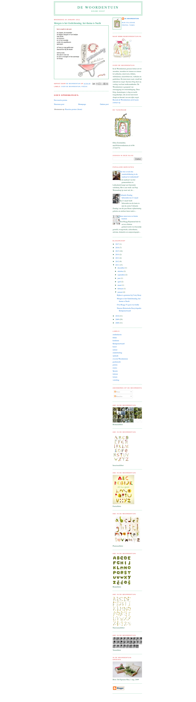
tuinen (115, 377)
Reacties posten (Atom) (73, 109)
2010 (117, 316)
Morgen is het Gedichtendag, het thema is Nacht (129, 299)
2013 (117, 258)
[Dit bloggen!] (99, 83)
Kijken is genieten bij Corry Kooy (129, 295)
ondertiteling (117, 352)
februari (121, 288)
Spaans (115, 371)
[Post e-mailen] (93, 83)
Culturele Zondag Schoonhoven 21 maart (129, 196)
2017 (117, 244)
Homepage (82, 104)
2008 (117, 323)
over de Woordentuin (70, 86)
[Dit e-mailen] (97, 83)
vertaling (116, 380)
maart (120, 285)
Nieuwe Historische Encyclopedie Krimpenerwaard (129, 309)
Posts (118, 392)
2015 (117, 251)
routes (115, 368)
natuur (115, 349)
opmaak (115, 355)
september (121, 274)
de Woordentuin (98, 7)
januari (120, 292)
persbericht (117, 362)
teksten (115, 374)
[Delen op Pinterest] (107, 83)
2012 (117, 261)
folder (115, 337)
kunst (115, 346)
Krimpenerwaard (119, 343)
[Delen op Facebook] (104, 83)
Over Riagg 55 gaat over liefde (128, 304)
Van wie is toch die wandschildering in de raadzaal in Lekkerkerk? (129, 174)
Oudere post (104, 104)
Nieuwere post (59, 104)
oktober (121, 271)
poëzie (84, 86)
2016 (117, 247)
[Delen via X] (102, 83)
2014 (117, 254)
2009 (117, 319)
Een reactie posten (60, 100)
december (121, 268)
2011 (117, 265)
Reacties (119, 396)
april (119, 281)
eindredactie (117, 334)
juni (119, 278)
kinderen (116, 340)
